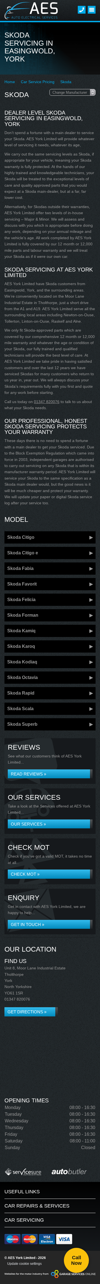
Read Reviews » (28, 774)
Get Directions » (27, 1011)
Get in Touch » (27, 924)
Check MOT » (25, 874)
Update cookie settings (24, 1264)
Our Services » (28, 824)
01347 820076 (46, 401)
